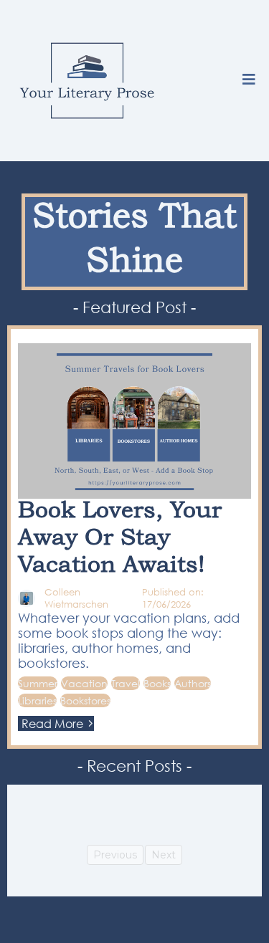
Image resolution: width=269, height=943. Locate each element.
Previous (115, 854)
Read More (52, 723)
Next (163, 854)
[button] (248, 81)
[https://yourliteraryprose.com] (87, 80)
